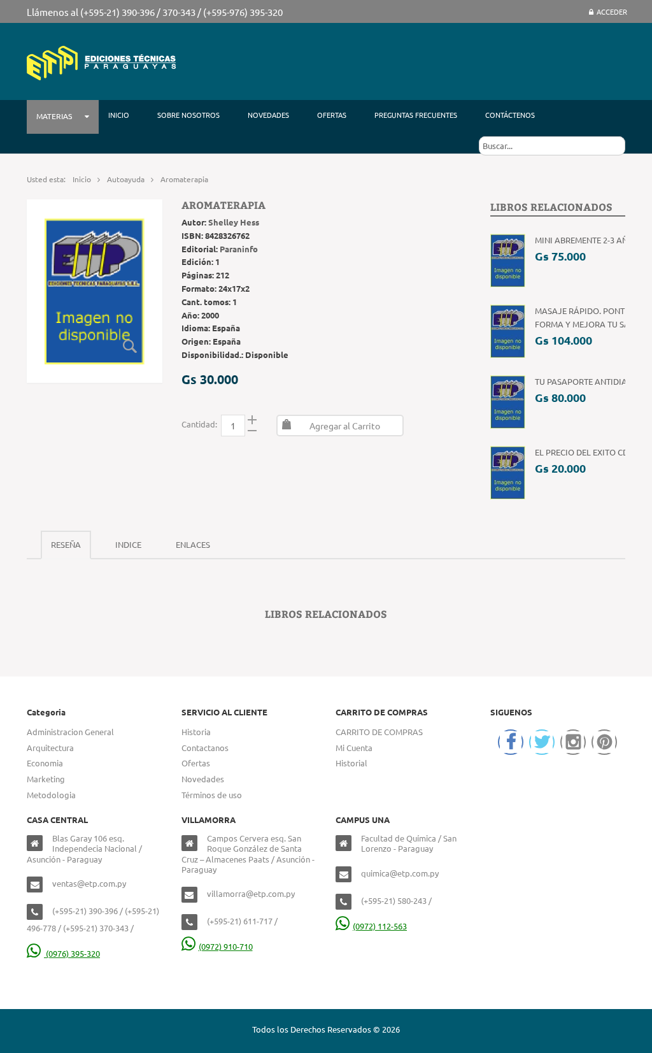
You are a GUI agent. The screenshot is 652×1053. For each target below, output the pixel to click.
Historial (351, 762)
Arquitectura (50, 747)
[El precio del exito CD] (507, 471)
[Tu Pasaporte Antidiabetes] (507, 401)
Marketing (46, 778)
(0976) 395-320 (72, 953)
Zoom (130, 346)
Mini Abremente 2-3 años (587, 239)
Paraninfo (239, 248)
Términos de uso (211, 794)
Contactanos (205, 747)
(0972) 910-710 (226, 946)
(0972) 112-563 (380, 925)
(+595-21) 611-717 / (242, 920)
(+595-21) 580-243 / (396, 900)
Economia (45, 762)
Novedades (202, 778)
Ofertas (195, 762)
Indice (128, 544)
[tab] (66, 545)
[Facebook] (510, 742)
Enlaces (193, 544)
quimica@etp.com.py (400, 873)
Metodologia (51, 794)
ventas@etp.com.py (89, 883)
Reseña (66, 544)
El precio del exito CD (581, 452)
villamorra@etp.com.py (251, 893)
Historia (196, 731)
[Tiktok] (604, 742)
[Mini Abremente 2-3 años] (507, 259)
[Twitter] (542, 742)
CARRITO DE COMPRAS (379, 731)
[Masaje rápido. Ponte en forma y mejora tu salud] (507, 330)
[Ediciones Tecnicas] (101, 61)
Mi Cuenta (354, 747)
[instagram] (573, 742)
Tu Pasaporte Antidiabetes (592, 381)
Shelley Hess (233, 222)
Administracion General (70, 731)
